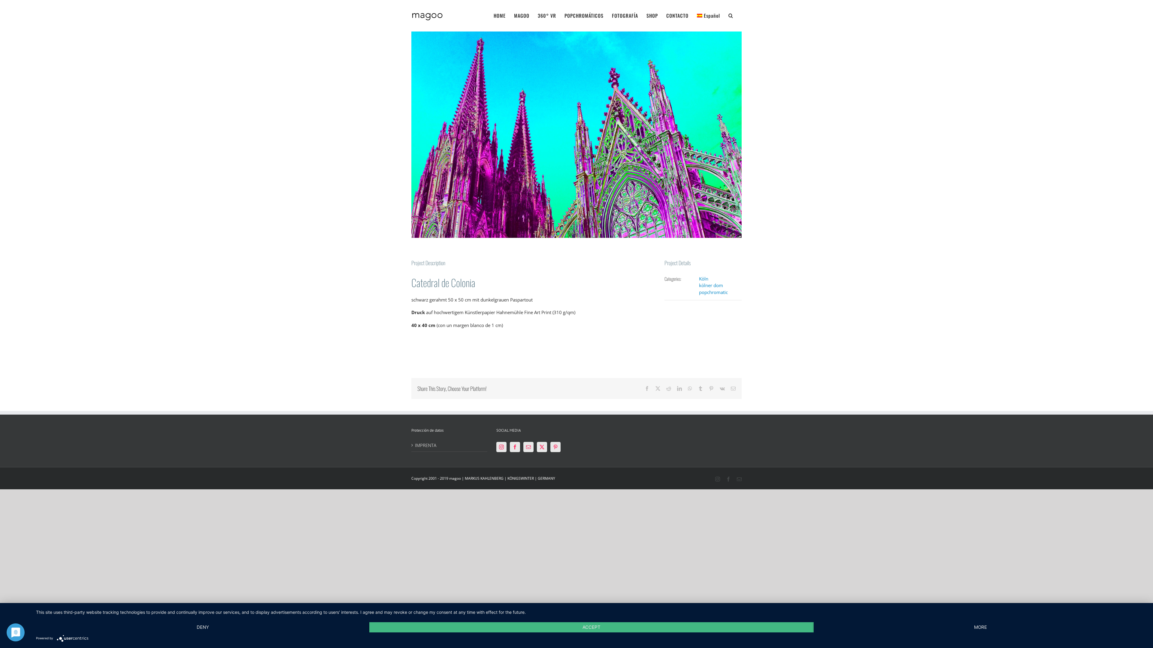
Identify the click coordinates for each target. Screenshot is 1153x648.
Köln (703, 279)
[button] (730, 15)
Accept (592, 627)
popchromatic (713, 292)
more (980, 627)
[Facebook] (515, 447)
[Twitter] (542, 447)
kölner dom (711, 285)
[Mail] (528, 447)
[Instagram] (501, 447)
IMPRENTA (425, 445)
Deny (203, 627)
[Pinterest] (555, 447)
